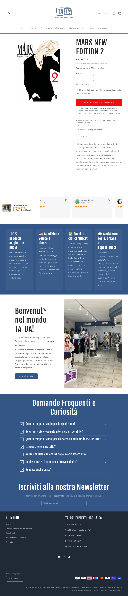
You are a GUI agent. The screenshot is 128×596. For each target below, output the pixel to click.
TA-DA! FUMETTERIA (39, 587)
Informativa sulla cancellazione (111, 590)
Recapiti (95, 590)
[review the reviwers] (59, 201)
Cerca (8, 524)
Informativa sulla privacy (89, 587)
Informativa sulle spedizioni (81, 590)
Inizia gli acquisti (26, 376)
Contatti (9, 542)
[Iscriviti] (83, 503)
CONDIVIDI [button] (83, 136)
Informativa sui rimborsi (16, 538)
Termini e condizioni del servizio (19, 529)
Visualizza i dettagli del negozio (90, 130)
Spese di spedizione (83, 63)
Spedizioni (10, 533)
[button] (9, 13)
